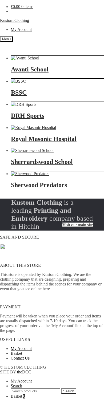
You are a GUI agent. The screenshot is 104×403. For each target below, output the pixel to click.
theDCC (24, 372)
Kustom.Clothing (14, 20)
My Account (21, 29)
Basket (16, 353)
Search (16, 386)
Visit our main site (77, 225)
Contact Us (20, 358)
